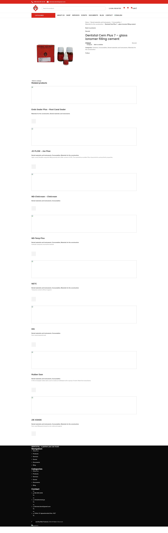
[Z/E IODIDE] (84, 405)
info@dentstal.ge (39, 499)
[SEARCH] (104, 8)
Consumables (116, 22)
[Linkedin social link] (133, 2)
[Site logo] (35, 8)
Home (87, 22)
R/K (33, 329)
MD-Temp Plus (38, 238)
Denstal (87, 31)
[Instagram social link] (131, 2)
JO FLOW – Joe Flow (40, 151)
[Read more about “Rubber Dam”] (33, 390)
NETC (34, 284)
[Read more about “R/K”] (33, 344)
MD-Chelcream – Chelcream (44, 196)
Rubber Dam (37, 374)
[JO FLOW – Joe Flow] (84, 136)
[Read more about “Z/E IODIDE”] (33, 433)
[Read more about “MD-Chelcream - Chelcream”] (33, 208)
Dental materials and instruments (101, 22)
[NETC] (84, 269)
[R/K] (84, 314)
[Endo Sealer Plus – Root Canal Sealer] (84, 95)
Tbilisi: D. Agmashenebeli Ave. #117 (45, 513)
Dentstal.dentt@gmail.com (42, 506)
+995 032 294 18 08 (39, 1)
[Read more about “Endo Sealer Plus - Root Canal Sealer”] (33, 121)
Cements (95, 47)
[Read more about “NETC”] (33, 299)
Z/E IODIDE (36, 420)
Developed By (40, 521)
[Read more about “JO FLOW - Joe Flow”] (33, 166)
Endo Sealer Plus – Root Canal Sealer (48, 109)
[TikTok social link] (135, 2)
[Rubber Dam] (84, 360)
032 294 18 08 (38, 493)
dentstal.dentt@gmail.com (57, 1)
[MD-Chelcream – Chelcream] (84, 182)
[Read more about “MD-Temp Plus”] (33, 254)
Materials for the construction (94, 24)
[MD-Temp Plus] (84, 223)
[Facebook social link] (129, 2)
